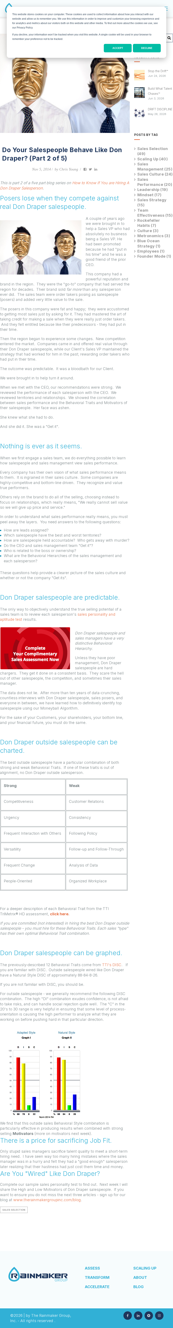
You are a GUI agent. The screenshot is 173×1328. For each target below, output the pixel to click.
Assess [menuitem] (92, 1268)
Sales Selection (13, 1209)
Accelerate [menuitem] (97, 1287)
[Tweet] (90, 169)
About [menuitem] (140, 1277)
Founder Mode (154, 256)
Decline (146, 48)
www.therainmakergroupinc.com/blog (47, 1200)
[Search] (169, 39)
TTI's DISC (111, 965)
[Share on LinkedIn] (95, 169)
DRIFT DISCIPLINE (160, 109)
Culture (148, 231)
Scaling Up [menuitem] (144, 1268)
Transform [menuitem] (97, 1277)
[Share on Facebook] (85, 169)
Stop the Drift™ (158, 71)
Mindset (149, 195)
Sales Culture (155, 174)
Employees (151, 251)
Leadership (152, 189)
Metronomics (153, 236)
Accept (117, 48)
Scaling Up (152, 159)
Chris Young (68, 169)
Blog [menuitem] (138, 1287)
